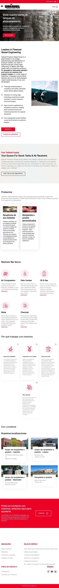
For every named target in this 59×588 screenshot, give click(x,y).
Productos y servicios (8, 555)
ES (57, 1)
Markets (8, 129)
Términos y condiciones (31, 558)
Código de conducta (30, 561)
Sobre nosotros (6, 549)
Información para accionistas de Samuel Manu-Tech (41, 549)
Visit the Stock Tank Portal (13, 173)
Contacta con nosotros (9, 575)
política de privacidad (30, 552)
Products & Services (11, 134)
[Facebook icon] (48, 571)
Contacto (41, 513)
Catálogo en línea (7, 558)
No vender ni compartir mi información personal (39, 564)
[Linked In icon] (52, 571)
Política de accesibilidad (31, 555)
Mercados (4, 552)
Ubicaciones (50, 1)
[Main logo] (12, 6)
